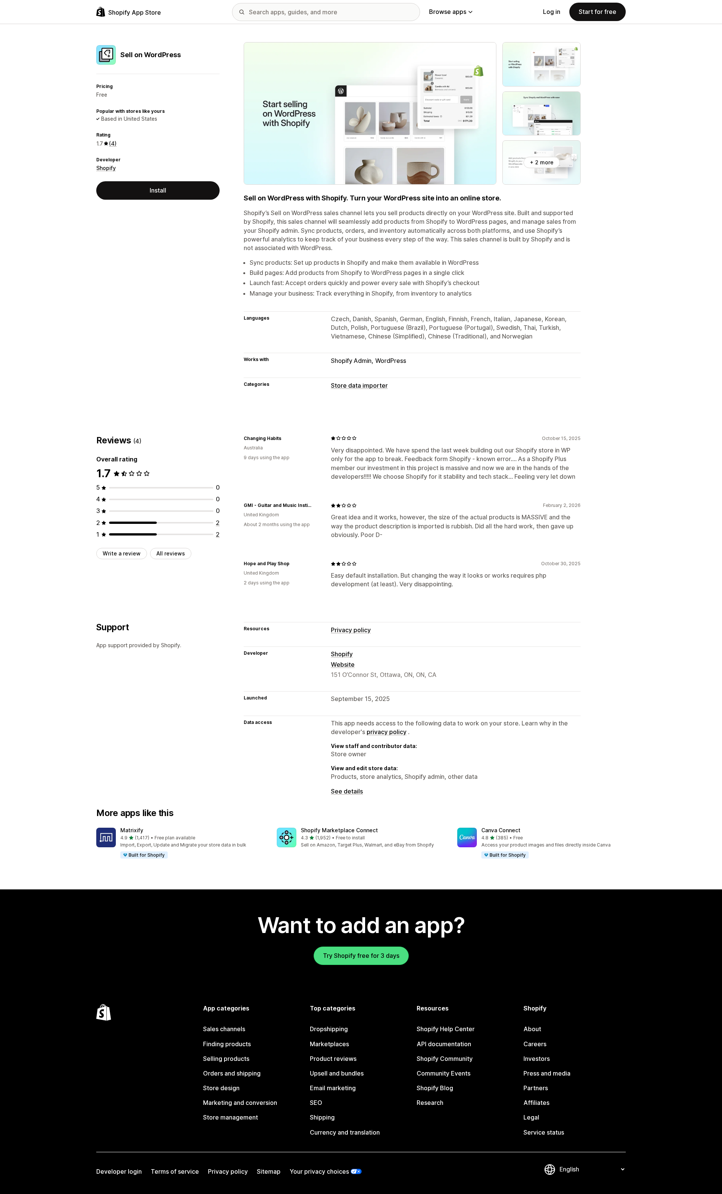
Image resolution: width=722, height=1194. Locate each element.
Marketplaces (329, 1044)
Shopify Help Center (446, 1029)
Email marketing (333, 1088)
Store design (221, 1088)
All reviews (170, 553)
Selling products (226, 1058)
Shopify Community (445, 1058)
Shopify (106, 168)
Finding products (227, 1044)
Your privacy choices (319, 1171)
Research (430, 1102)
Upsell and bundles (337, 1073)
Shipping (322, 1117)
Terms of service (175, 1171)
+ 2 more (542, 162)
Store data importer (359, 385)
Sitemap (269, 1171)
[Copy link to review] (286, 438)
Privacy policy (351, 630)
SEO (316, 1102)
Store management (230, 1117)
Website (343, 664)
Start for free (597, 11)
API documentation (444, 1044)
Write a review (122, 553)
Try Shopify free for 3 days (361, 955)
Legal (531, 1117)
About (532, 1029)
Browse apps (447, 11)
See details (347, 791)
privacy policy (387, 732)
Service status (543, 1132)
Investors (536, 1058)
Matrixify (131, 830)
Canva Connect (500, 830)
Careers (534, 1044)
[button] (180, 843)
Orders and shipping (232, 1073)
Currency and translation (345, 1132)
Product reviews (333, 1058)
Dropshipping (329, 1029)
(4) (113, 143)
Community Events (443, 1073)
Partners (535, 1088)
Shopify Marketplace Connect (339, 830)
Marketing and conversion (240, 1102)
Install (158, 190)
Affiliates (536, 1102)
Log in (551, 11)
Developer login (119, 1171)
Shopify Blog (435, 1088)
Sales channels (224, 1029)
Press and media (546, 1073)
